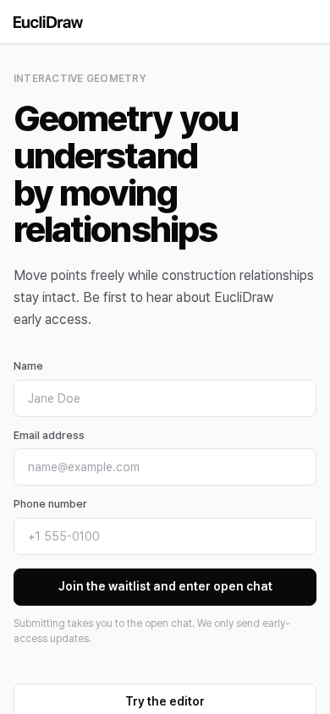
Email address (49, 435)
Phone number (50, 503)
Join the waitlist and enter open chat (165, 586)
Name (28, 366)
